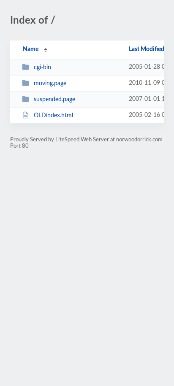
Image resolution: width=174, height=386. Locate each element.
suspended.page (54, 100)
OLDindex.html (53, 116)
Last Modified (146, 49)
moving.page (50, 83)
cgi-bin (42, 67)
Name (30, 49)
